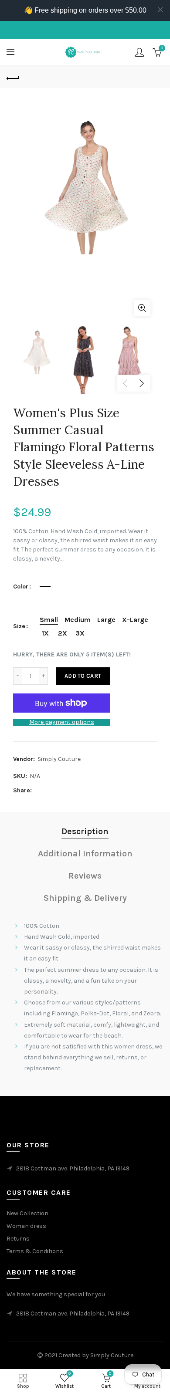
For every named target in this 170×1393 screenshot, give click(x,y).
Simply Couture (59, 759)
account (139, 52)
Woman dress (26, 1226)
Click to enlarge (142, 308)
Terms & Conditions (35, 1251)
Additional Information (85, 854)
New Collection (27, 1213)
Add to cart (83, 676)
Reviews (85, 876)
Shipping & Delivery (85, 898)
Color (20, 586)
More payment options (61, 722)
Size (19, 626)
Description (85, 831)
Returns (18, 1238)
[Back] (13, 77)
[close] (160, 9)
